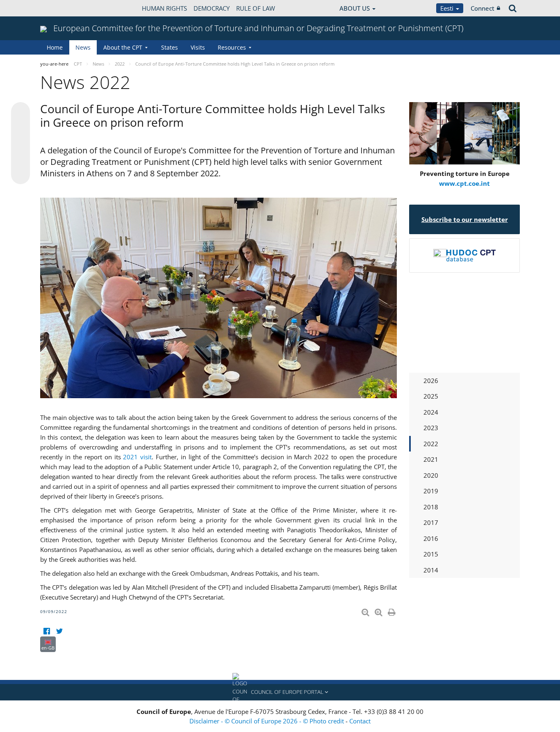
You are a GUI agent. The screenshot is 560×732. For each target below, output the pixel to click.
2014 (430, 570)
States (169, 47)
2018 (430, 507)
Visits (198, 47)
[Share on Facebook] (20, 143)
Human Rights (164, 8)
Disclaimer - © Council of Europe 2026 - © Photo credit (267, 721)
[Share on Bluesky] (20, 112)
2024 (430, 412)
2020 (430, 475)
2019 (430, 491)
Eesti (447, 8)
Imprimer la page (392, 610)
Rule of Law (255, 8)
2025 (430, 396)
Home (55, 47)
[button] (280, 692)
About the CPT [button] (122, 47)
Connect (482, 8)
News (83, 47)
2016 (430, 538)
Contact (360, 721)
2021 (430, 459)
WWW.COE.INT (60, 8)
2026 (430, 380)
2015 (430, 554)
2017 (430, 522)
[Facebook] (46, 631)
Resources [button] (232, 47)
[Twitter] (59, 631)
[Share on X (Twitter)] (20, 128)
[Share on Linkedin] (20, 159)
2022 (430, 444)
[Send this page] (20, 175)
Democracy (211, 8)
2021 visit (137, 457)
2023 (430, 428)
